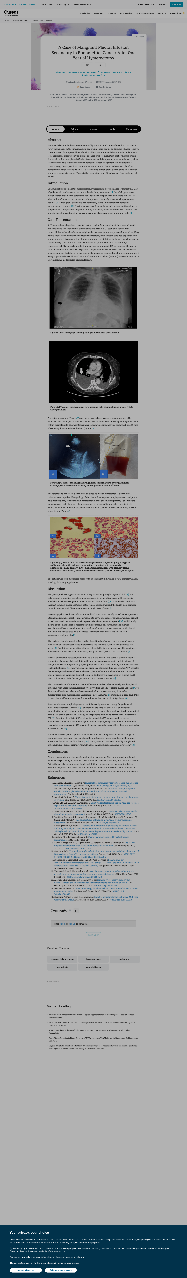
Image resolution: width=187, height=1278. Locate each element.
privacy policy (25, 1257)
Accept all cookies (25, 1270)
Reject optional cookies (61, 1270)
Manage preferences (20, 1263)
